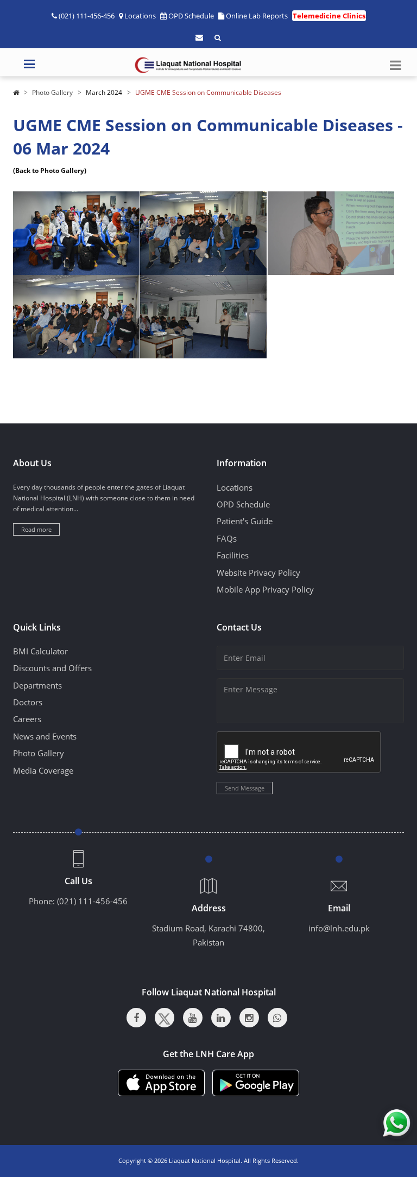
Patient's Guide (245, 521)
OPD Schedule (191, 16)
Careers (27, 718)
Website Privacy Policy (258, 572)
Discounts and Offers (52, 668)
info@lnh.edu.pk (339, 928)
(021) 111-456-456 (92, 901)
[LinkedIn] (221, 1017)
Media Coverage (43, 770)
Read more (36, 529)
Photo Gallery (52, 92)
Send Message (244, 788)
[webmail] (199, 37)
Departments (37, 685)
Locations (140, 16)
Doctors (27, 702)
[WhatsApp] (277, 1017)
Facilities (233, 555)
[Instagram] (249, 1017)
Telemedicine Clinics (329, 16)
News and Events (45, 736)
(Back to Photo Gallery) (49, 170)
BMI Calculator (40, 651)
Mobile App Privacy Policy (265, 589)
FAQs (227, 538)
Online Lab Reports (257, 16)
